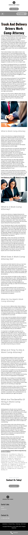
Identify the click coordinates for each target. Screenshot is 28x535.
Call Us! (15, 533)
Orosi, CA (16, 467)
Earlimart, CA (4, 454)
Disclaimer (5, 524)
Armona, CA (14, 461)
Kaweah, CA (24, 462)
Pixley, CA (20, 454)
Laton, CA (10, 462)
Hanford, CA (17, 458)
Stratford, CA (12, 457)
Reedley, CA (4, 469)
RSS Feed (23, 524)
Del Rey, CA (20, 468)
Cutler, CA (13, 465)
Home (2, 507)
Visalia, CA (17, 459)
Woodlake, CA (5, 464)
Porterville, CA (19, 455)
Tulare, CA (3, 458)
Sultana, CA (10, 467)
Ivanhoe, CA (4, 462)
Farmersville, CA (5, 461)
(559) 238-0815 (15, 9)
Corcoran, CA (4, 455)
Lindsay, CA (10, 458)
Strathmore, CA (21, 457)
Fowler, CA (3, 468)
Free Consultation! (20, 13)
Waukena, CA (4, 457)
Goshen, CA (21, 461)
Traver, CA (17, 462)
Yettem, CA (22, 464)
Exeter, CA (11, 459)
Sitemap (18, 524)
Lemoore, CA (4, 459)
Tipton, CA (11, 455)
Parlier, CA (22, 467)
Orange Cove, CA (11, 468)
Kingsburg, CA (14, 464)
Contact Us (3, 509)
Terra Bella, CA (13, 454)
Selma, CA (3, 467)
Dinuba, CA (19, 465)
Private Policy (12, 524)
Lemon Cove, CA (5, 465)
